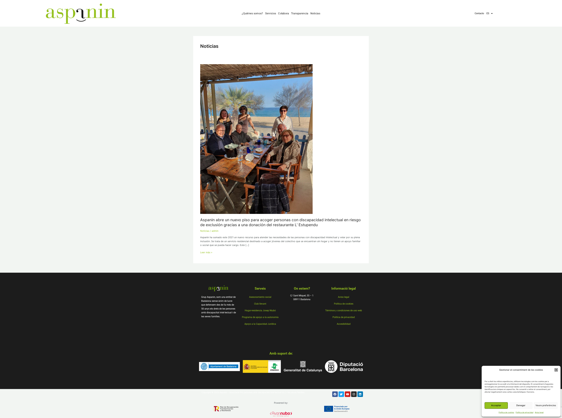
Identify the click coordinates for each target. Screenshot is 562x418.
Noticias (315, 13)
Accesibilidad (344, 324)
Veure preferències (546, 405)
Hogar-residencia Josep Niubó (260, 310)
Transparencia (299, 13)
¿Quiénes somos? (252, 13)
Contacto (479, 13)
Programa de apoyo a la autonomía (260, 317)
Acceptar (496, 405)
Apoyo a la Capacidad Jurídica (260, 324)
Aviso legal (539, 412)
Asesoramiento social (260, 297)
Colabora (283, 13)
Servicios (270, 13)
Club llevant (260, 303)
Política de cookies (506, 412)
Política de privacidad (524, 412)
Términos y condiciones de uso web (343, 310)
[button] (556, 369)
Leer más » (206, 252)
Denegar (520, 405)
